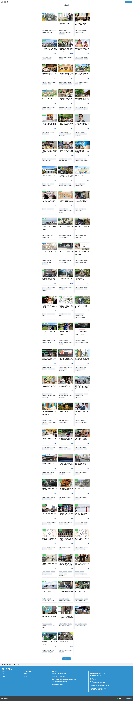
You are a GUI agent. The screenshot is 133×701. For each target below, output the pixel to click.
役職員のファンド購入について (57, 682)
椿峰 (69, 32)
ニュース (3, 676)
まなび (50, 57)
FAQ (2, 678)
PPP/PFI (77, 59)
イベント (60, 367)
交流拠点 (50, 30)
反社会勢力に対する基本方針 (57, 678)
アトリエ (44, 447)
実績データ (96, 2)
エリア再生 (81, 32)
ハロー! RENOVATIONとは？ (28, 671)
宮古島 (77, 84)
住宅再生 (77, 210)
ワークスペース (61, 32)
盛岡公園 (81, 59)
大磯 (48, 237)
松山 (51, 32)
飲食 (48, 32)
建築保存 (70, 287)
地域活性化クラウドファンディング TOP (8, 664)
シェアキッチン (61, 34)
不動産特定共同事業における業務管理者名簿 (59, 681)
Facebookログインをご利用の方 (29, 678)
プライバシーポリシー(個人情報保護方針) (59, 673)
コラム (77, 82)
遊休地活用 (86, 59)
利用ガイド (108, 2)
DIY (53, 625)
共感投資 (44, 32)
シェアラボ (61, 59)
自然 (48, 600)
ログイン (122, 2)
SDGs (55, 30)
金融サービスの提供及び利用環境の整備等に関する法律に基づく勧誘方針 (64, 679)
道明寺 (49, 84)
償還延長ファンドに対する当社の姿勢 (58, 676)
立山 (64, 600)
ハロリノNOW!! (102, 2)
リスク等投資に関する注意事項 (57, 684)
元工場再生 (69, 57)
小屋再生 (65, 422)
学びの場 (85, 57)
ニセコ (82, 422)
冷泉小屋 (60, 422)
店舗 (43, 160)
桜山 (62, 652)
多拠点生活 (68, 600)
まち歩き (81, 260)
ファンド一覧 (4, 671)
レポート (60, 30)
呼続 (46, 160)
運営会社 (25, 676)
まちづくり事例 (45, 30)
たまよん (81, 262)
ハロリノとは (90, 2)
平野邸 (60, 237)
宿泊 (80, 84)
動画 (76, 30)
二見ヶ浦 (52, 600)
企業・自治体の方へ (115, 2)
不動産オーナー (65, 237)
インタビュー (61, 132)
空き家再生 (49, 59)
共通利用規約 (54, 671)
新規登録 (128, 2)
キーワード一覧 (66, 658)
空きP (84, 600)
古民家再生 (44, 84)
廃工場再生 (65, 650)
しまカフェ (80, 600)
